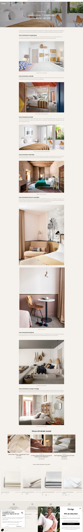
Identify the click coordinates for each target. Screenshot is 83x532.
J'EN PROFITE (71, 523)
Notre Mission (27, 516)
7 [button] (46, 493)
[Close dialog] (80, 508)
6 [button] (44, 493)
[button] (2, 530)
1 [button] (36, 493)
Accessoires (28, 3)
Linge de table (34, 3)
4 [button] (41, 493)
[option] (41, 0)
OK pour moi (18, 526)
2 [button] (38, 493)
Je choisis (7, 526)
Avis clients (41, 3)
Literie (22, 3)
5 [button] (43, 493)
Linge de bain (16, 3)
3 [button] (39, 493)
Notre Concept (48, 3)
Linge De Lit (10, 3)
